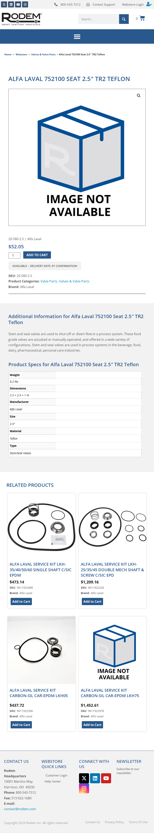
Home (7, 54)
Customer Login (56, 775)
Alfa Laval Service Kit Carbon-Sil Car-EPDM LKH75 (110, 692)
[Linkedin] (11, 4)
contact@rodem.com (20, 809)
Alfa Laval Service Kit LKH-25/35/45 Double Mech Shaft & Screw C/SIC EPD (112, 569)
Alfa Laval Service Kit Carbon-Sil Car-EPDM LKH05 (39, 692)
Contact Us (92, 822)
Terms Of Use (138, 822)
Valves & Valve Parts (43, 54)
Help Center (53, 781)
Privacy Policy (114, 822)
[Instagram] (25, 4)
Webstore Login (133, 4)
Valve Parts (49, 281)
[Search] (124, 19)
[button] (77, 36)
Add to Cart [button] (21, 601)
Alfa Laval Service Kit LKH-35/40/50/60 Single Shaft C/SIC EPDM (41, 569)
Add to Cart (37, 255)
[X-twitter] (4, 4)
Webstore (21, 54)
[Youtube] (18, 4)
